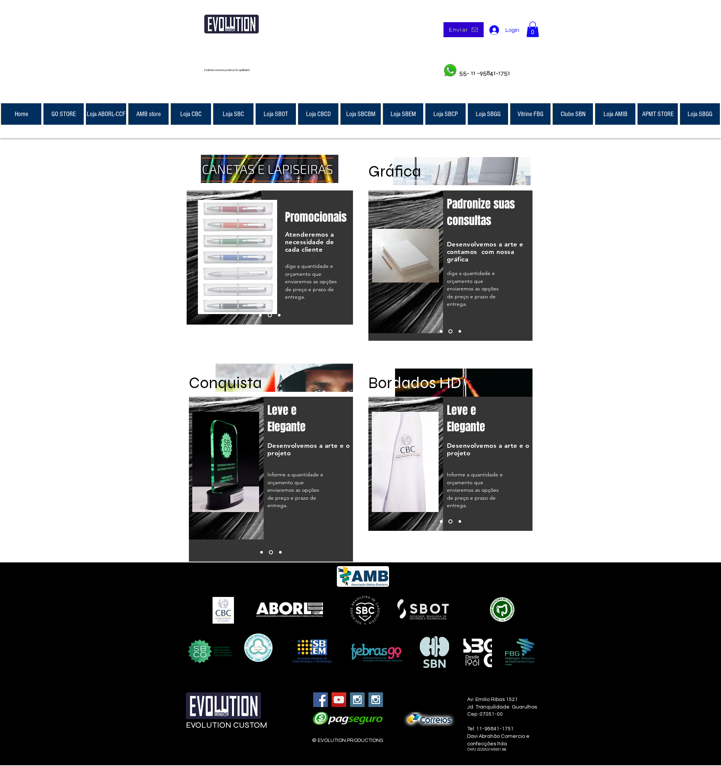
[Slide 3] (278, 315)
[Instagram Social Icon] (357, 699)
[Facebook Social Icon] (320, 699)
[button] (532, 29)
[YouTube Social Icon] (339, 699)
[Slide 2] (269, 315)
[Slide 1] (260, 315)
